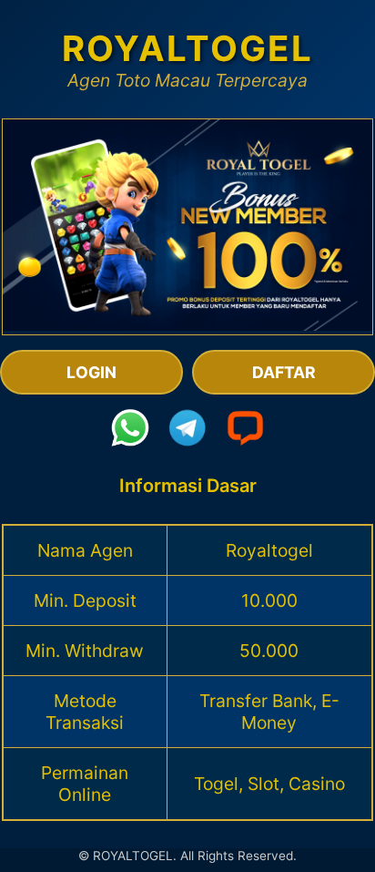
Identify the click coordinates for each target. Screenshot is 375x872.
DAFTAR (284, 372)
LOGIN (91, 372)
